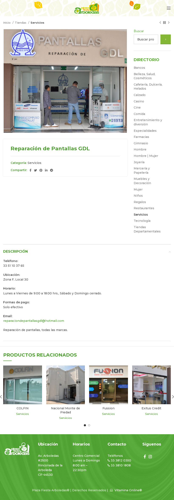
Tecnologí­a (142, 221)
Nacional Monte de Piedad (65, 410)
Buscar (139, 31)
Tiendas (21, 22)
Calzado (140, 95)
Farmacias (141, 137)
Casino (139, 101)
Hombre (140, 149)
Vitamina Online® (128, 490)
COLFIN (23, 408)
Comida (139, 114)
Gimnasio (141, 143)
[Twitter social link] (35, 170)
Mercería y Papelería (142, 170)
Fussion (108, 408)
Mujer (138, 189)
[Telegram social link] (51, 170)
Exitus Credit (151, 408)
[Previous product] (160, 23)
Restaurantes (144, 208)
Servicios (37, 22)
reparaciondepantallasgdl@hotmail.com (33, 321)
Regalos (140, 202)
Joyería (139, 162)
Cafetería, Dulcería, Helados (148, 87)
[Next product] (169, 23)
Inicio (7, 22)
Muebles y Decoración (142, 181)
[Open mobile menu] (168, 8)
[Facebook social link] (30, 170)
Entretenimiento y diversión (148, 122)
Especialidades (145, 131)
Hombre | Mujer (146, 156)
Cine (137, 107)
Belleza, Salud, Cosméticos (144, 76)
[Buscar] (165, 39)
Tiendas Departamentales (147, 229)
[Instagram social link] (150, 456)
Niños (138, 196)
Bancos (139, 68)
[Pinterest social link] (41, 170)
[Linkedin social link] (46, 170)
